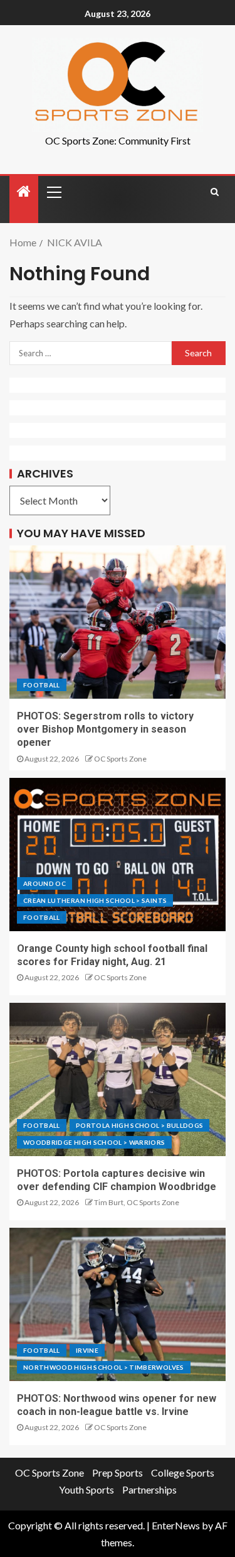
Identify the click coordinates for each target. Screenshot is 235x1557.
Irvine (87, 1350)
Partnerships (149, 1489)
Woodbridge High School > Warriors (94, 1142)
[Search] (214, 192)
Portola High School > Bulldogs (140, 1125)
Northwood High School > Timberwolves (103, 1367)
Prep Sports (117, 1472)
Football (41, 685)
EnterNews (176, 1525)
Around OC (44, 883)
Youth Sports (86, 1489)
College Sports (182, 1472)
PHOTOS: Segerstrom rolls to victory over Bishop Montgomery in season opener (105, 729)
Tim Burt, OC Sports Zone (136, 1202)
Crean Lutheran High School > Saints (95, 900)
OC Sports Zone (120, 758)
